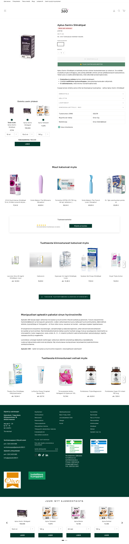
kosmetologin (45, 329)
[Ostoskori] (123, 11)
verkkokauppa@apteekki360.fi (14, 447)
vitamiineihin (101, 331)
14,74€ (78, 524)
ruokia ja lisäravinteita (28, 342)
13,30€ (106, 524)
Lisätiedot (64, 103)
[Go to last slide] (7, 523)
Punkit (61, 423)
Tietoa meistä (26, 1)
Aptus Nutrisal (106, 521)
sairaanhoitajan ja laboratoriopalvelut (64, 329)
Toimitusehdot (39, 415)
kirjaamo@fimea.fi (72, 464)
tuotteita (76, 320)
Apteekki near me (95, 432)
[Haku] (119, 11)
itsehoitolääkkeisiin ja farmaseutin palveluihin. (37, 322)
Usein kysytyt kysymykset (53, 1)
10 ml (60, 44)
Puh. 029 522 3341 (72, 466)
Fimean (68, 462)
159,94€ (22, 524)
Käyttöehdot (38, 412)
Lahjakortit (40, 1)
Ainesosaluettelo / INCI (70, 107)
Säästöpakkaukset (64, 412)
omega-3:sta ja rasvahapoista (86, 331)
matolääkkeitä (88, 340)
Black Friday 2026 (64, 415)
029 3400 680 (12, 454)
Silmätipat (93, 426)
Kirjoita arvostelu (80, 226)
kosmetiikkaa (31, 324)
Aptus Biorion (78, 521)
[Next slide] (122, 523)
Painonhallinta (94, 420)
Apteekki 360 (25, 320)
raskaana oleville (27, 335)
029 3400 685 (12, 444)
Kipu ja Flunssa (95, 417)
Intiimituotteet (94, 423)
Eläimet (92, 429)
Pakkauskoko (62, 40)
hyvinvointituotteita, (90, 322)
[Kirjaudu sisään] (114, 11)
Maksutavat (38, 417)
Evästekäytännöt (40, 432)
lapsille (103, 333)
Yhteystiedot (16, 1)
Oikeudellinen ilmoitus (41, 426)
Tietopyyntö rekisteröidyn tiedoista (45, 429)
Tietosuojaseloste (40, 423)
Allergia (61, 420)
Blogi (33, 1)
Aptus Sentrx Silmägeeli (27, 124)
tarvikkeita (48, 342)
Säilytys (63, 98)
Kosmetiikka (93, 412)
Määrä (59, 49)
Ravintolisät (93, 415)
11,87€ (50, 524)
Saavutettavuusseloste (41, 434)
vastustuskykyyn (94, 333)
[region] (64, 522)
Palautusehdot (39, 420)
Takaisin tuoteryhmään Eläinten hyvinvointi (66, 297)
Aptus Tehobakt (43, 122)
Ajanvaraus (7, 1)
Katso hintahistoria (67, 127)
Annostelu (64, 93)
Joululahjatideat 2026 (66, 417)
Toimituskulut (68, 36)
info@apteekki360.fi (11, 458)
